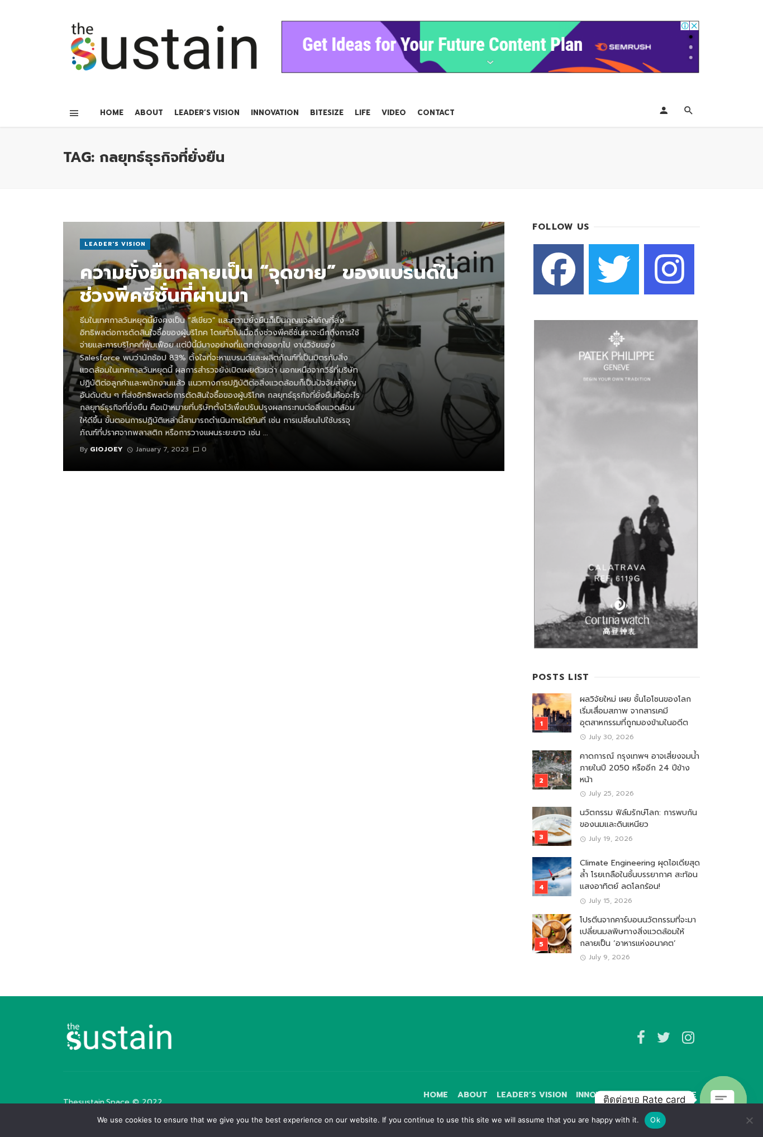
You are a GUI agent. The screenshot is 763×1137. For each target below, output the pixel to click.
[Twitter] (614, 269)
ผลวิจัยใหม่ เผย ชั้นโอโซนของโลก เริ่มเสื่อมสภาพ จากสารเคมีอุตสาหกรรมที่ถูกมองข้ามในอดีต (635, 711)
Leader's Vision (115, 244)
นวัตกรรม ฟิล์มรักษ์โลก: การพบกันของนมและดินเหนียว (638, 818)
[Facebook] (558, 269)
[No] (749, 1120)
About (149, 112)
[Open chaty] (723, 1099)
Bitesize (327, 112)
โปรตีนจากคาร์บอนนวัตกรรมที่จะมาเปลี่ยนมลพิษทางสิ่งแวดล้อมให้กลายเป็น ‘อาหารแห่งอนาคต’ (638, 931)
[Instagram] (669, 269)
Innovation (275, 112)
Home (111, 112)
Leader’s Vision (207, 112)
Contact (436, 112)
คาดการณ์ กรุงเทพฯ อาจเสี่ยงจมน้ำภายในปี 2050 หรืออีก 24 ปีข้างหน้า (639, 768)
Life (362, 112)
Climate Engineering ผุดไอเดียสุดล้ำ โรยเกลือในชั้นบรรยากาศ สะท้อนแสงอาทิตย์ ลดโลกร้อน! (640, 874)
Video (394, 112)
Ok (655, 1119)
